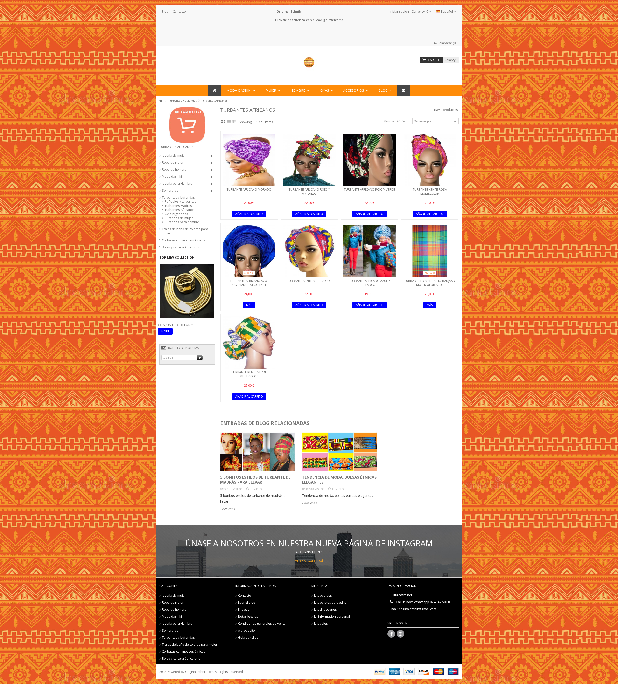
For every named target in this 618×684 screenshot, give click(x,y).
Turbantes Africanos (180, 210)
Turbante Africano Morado (249, 189)
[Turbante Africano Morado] (249, 160)
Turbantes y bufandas (178, 197)
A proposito (246, 631)
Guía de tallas (248, 638)
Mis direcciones (325, 610)
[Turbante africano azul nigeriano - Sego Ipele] (249, 251)
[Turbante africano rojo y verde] (369, 160)
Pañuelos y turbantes (180, 202)
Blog (165, 11)
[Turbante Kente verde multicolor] (249, 342)
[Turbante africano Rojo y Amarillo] (309, 160)
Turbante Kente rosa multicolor (430, 191)
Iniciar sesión (399, 11)
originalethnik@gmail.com (417, 609)
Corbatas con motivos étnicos (183, 240)
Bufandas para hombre (182, 222)
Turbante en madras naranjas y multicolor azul (429, 282)
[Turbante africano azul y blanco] (369, 251)
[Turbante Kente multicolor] (309, 251)
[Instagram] (400, 634)
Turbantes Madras (178, 206)
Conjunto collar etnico (181, 325)
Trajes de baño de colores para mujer (185, 231)
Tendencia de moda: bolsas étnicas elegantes (339, 480)
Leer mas (227, 509)
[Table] (234, 122)
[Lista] (229, 122)
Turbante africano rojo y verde (369, 189)
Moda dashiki (172, 176)
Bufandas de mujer (179, 218)
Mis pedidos (323, 596)
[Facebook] (391, 634)
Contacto (179, 11)
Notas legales (248, 617)
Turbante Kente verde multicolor (249, 374)
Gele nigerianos (176, 214)
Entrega (243, 610)
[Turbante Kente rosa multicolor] (430, 160)
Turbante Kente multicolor (309, 280)
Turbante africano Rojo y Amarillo (309, 191)
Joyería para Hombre (177, 183)
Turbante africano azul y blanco (369, 282)
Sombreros (170, 190)
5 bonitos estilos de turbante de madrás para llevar (255, 480)
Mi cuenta (319, 585)
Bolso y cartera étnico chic (181, 247)
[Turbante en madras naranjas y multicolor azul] (430, 251)
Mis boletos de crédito (330, 603)
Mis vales (321, 624)
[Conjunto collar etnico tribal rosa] (187, 290)
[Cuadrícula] (223, 122)
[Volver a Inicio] (160, 101)
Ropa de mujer (172, 162)
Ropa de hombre (174, 169)
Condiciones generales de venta (262, 624)
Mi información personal (332, 617)
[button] (355, 90)
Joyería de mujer (174, 155)
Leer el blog (246, 603)
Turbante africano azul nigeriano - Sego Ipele (249, 282)
